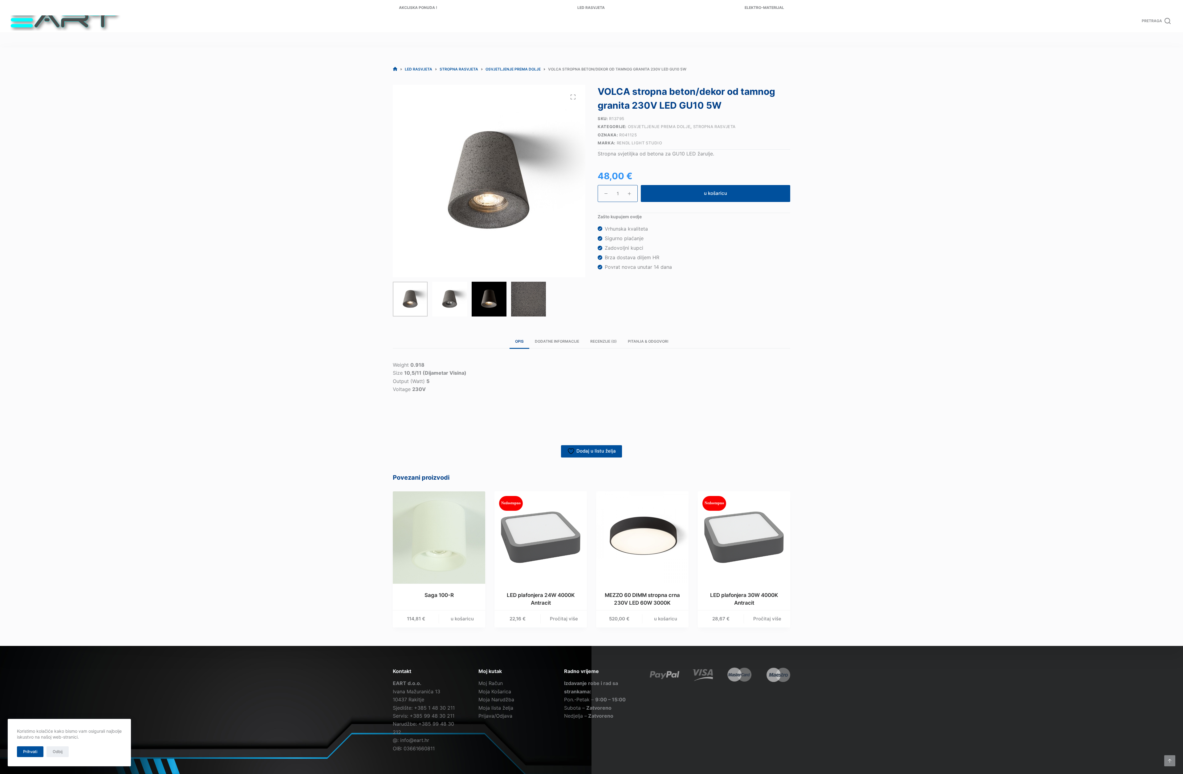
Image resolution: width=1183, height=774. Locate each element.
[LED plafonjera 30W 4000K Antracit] (744, 537)
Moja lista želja (495, 708)
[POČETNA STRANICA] (395, 69)
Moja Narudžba (496, 699)
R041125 (628, 134)
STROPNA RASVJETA (714, 126)
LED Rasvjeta (591, 7)
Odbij (58, 751)
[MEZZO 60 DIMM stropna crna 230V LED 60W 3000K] (642, 537)
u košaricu (715, 193)
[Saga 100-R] (439, 537)
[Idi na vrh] (1169, 760)
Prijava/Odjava (495, 716)
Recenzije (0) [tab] (603, 341)
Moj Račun (490, 683)
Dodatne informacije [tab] (557, 341)
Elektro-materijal (764, 7)
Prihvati (30, 751)
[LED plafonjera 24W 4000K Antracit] (540, 537)
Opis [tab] (519, 341)
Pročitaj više (564, 619)
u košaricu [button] (462, 619)
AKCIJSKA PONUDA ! (418, 7)
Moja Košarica (494, 691)
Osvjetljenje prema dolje (659, 126)
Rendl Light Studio (639, 142)
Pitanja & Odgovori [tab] (648, 341)
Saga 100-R (439, 595)
